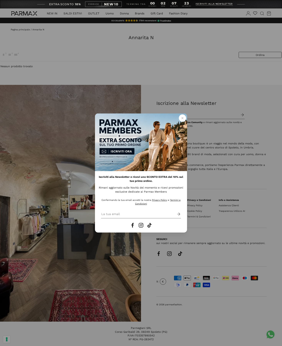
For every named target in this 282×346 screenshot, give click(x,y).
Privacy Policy (159, 200)
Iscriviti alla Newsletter (214, 4)
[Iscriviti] (176, 214)
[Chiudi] (182, 118)
